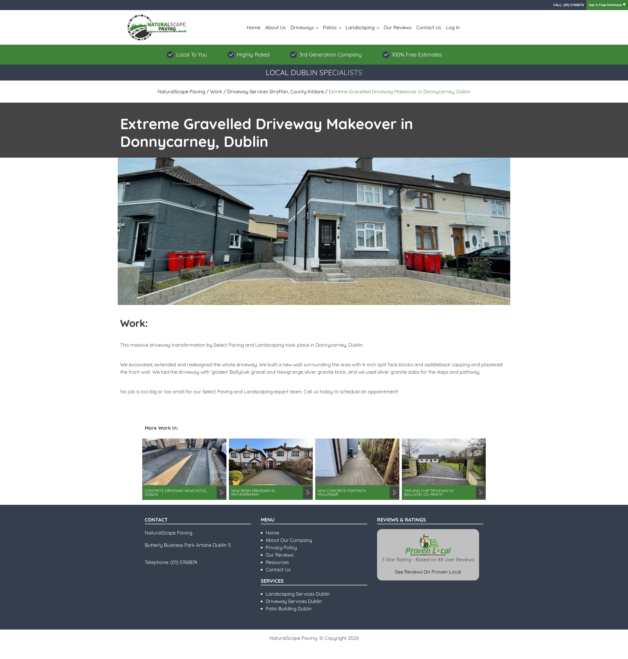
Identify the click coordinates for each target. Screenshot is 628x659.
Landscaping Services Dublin (298, 594)
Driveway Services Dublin (294, 601)
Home (253, 27)
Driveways (302, 27)
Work (216, 91)
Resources (277, 562)
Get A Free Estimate (606, 5)
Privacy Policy (281, 547)
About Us (275, 27)
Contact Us (428, 27)
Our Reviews (397, 27)
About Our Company (289, 540)
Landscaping (360, 27)
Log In (453, 27)
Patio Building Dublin (289, 608)
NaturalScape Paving (181, 91)
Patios (330, 27)
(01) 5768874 (573, 5)
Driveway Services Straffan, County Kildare (275, 91)
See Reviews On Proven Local (428, 572)
